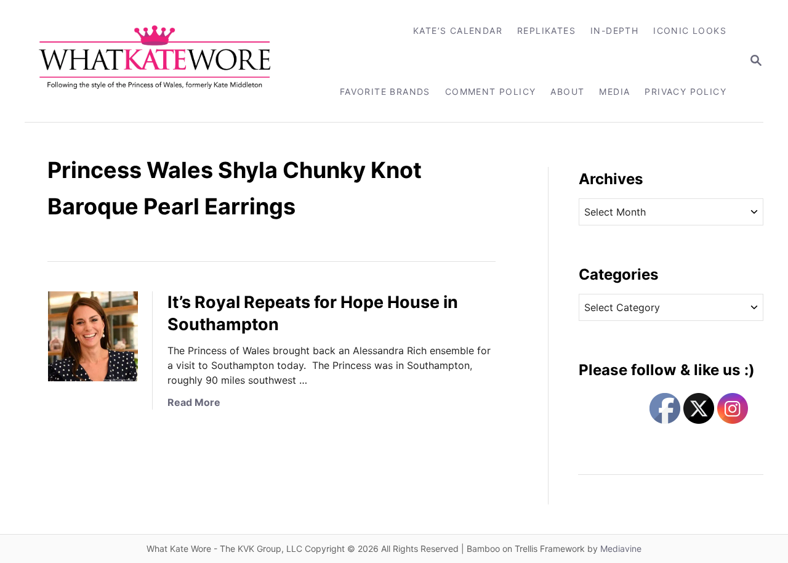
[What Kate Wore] (163, 61)
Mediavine (620, 548)
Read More (193, 402)
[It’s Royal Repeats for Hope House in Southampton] (93, 336)
